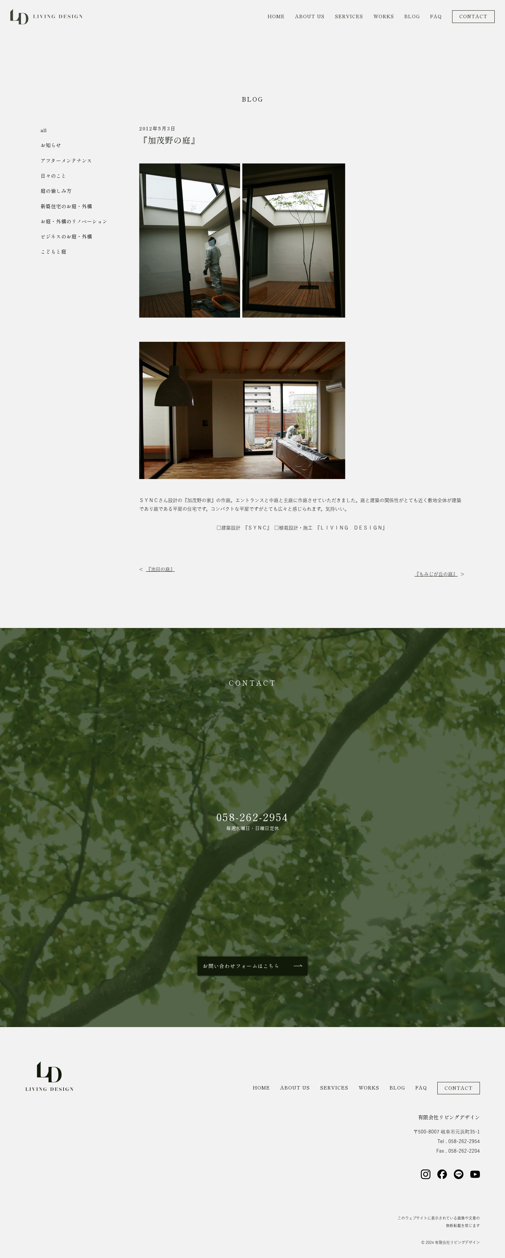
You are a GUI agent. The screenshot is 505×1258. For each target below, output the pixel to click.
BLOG (412, 16)
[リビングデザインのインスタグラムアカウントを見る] (425, 1174)
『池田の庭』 (160, 569)
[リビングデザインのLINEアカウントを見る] (458, 1174)
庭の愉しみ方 (56, 191)
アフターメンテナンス (66, 160)
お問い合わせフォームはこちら (241, 966)
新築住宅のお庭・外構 (66, 206)
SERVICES (349, 16)
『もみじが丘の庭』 (436, 574)
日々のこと (53, 175)
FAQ (436, 16)
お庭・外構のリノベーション (74, 221)
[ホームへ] (49, 1076)
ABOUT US (310, 16)
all (44, 130)
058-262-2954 (252, 817)
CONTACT (473, 16)
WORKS (383, 16)
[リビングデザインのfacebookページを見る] (442, 1174)
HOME (276, 16)
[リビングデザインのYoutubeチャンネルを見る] (475, 1174)
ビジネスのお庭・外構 (66, 236)
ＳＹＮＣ (148, 500)
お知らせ (51, 145)
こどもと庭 (53, 251)
